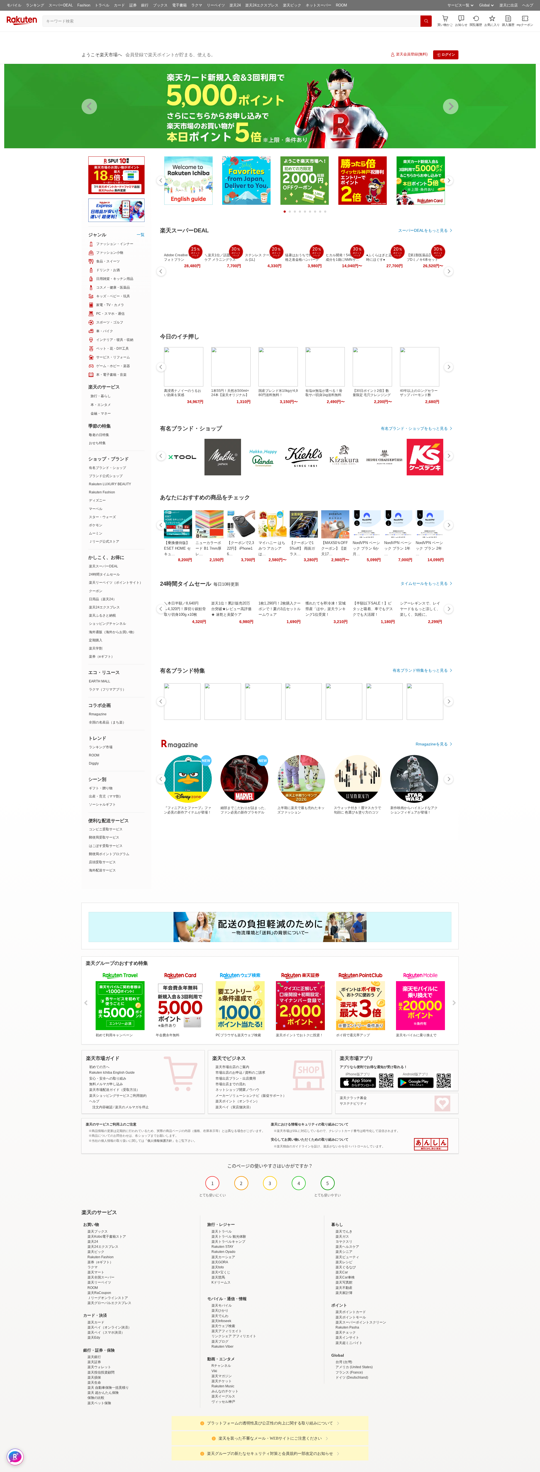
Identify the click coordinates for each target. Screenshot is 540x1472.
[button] (461, 21)
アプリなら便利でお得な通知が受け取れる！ (373, 1067)
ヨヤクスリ (344, 1242)
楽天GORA (220, 1262)
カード (119, 5)
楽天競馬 (218, 1277)
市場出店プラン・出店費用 (235, 1078)
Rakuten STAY (222, 1247)
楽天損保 (94, 1377)
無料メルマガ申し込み (106, 1084)
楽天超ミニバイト (349, 1343)
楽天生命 (94, 1383)
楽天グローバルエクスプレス (109, 1303)
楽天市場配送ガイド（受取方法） (114, 1090)
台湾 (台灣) (344, 1362)
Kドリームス (221, 1282)
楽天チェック (346, 1332)
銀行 (144, 5)
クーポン (95, 591)
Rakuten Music (223, 1386)
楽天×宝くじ (221, 1272)
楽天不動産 (344, 1288)
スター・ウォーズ (102, 517)
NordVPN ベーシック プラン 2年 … (429, 548)
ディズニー (97, 500)
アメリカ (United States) (354, 1367)
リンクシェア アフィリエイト (234, 1336)
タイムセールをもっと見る (424, 583)
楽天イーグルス (223, 1396)
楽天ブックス (97, 1231)
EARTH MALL (99, 681)
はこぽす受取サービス (106, 846)
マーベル (95, 509)
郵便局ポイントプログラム (109, 854)
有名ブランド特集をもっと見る (420, 670)
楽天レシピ (344, 1262)
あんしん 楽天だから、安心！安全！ (431, 1144)
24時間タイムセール (104, 574)
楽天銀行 (94, 1357)
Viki (214, 1371)
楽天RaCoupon (99, 1293)
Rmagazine (98, 714)
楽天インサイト (347, 1338)
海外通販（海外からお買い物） (112, 632)
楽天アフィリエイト (227, 1331)
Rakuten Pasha (347, 1327)
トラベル (102, 5)
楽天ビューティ (347, 1257)
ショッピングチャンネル (107, 624)
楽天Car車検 (345, 1277)
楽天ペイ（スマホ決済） (106, 1332)
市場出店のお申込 (228, 1073)
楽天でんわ (220, 1316)
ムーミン (95, 533)
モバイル (14, 5)
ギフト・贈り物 (100, 788)
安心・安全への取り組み (107, 1078)
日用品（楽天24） (102, 599)
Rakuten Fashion (102, 492)
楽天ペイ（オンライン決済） (109, 1327)
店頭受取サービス (102, 862)
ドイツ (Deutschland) (352, 1377)
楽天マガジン (222, 1376)
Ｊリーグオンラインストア (107, 1298)
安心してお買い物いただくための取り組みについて (309, 1139)
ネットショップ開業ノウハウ (237, 1090)
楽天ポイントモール (351, 1317)
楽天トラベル (222, 1231)
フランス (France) (349, 1372)
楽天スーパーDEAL (103, 566)
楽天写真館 (344, 1282)
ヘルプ (527, 5)
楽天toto (218, 1267)
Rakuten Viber (222, 1347)
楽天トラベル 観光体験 (229, 1237)
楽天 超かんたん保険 (103, 1393)
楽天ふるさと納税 (102, 615)
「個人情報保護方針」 (159, 1140)
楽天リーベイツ (99, 1282)
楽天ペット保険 (99, 1403)
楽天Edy (93, 1338)
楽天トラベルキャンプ (228, 1242)
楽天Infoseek (221, 1321)
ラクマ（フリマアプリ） (107, 689)
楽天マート (95, 1272)
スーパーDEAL (61, 5)
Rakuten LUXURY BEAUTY (110, 484)
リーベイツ (216, 5)
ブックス (160, 5)
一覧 (141, 234)
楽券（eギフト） (101, 657)
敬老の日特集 (99, 435)
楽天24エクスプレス (261, 5)
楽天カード (95, 1322)
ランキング (35, 5)
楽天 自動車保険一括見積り (108, 1388)
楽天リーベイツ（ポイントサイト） (116, 583)
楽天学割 (95, 648)
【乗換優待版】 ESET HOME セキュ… (177, 548)
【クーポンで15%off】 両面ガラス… (302, 548)
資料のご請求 (255, 1073)
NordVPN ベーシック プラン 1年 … (397, 548)
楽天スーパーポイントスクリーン (361, 1322)
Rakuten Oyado (223, 1252)
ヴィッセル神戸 (223, 1402)
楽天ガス (342, 1237)
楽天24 (235, 5)
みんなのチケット (225, 1391)
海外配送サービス (102, 870)
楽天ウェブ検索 (223, 1326)
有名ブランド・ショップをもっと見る (414, 428)
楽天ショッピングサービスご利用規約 (118, 1096)
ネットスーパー (318, 5)
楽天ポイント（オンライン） (237, 1101)
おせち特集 (97, 443)
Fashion (83, 5)
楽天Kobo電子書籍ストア (106, 1237)
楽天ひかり (220, 1311)
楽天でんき (344, 1231)
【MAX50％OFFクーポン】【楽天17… (334, 548)
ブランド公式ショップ (106, 476)
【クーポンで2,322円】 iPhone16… (240, 548)
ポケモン (95, 525)
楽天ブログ (220, 1341)
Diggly (94, 763)
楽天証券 (94, 1362)
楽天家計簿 (344, 1293)
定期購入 (95, 640)
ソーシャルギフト (102, 804)
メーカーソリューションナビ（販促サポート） (250, 1096)
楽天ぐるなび (346, 1267)
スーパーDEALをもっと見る (423, 230)
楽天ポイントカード (351, 1312)
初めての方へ (99, 1067)
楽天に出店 (509, 5)
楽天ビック (292, 5)
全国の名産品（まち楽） (107, 722)
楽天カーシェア (223, 1257)
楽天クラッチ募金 (353, 1098)
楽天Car (342, 1272)
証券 (133, 5)
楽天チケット (222, 1381)
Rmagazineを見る (432, 744)
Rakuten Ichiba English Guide (112, 1073)
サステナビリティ (353, 1103)
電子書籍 (179, 5)
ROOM (341, 5)
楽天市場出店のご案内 (232, 1067)
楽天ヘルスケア (347, 1247)
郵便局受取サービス (104, 837)
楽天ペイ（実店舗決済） (234, 1107)
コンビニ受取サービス (106, 829)
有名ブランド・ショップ (107, 468)
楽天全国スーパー (100, 1277)
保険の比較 (95, 1398)
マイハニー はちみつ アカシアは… (271, 548)
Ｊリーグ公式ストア (104, 541)
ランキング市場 (100, 747)
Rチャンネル (221, 1366)
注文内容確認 (102, 1107)
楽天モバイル (222, 1305)
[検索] (426, 21)
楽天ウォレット (99, 1367)
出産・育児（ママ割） (106, 796)
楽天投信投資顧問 (100, 1372)
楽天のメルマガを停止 (132, 1107)
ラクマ (196, 5)
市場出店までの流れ (230, 1084)
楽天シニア (344, 1252)
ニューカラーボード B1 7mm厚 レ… (208, 548)
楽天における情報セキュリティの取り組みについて (309, 1124)
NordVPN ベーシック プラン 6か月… (366, 548)
